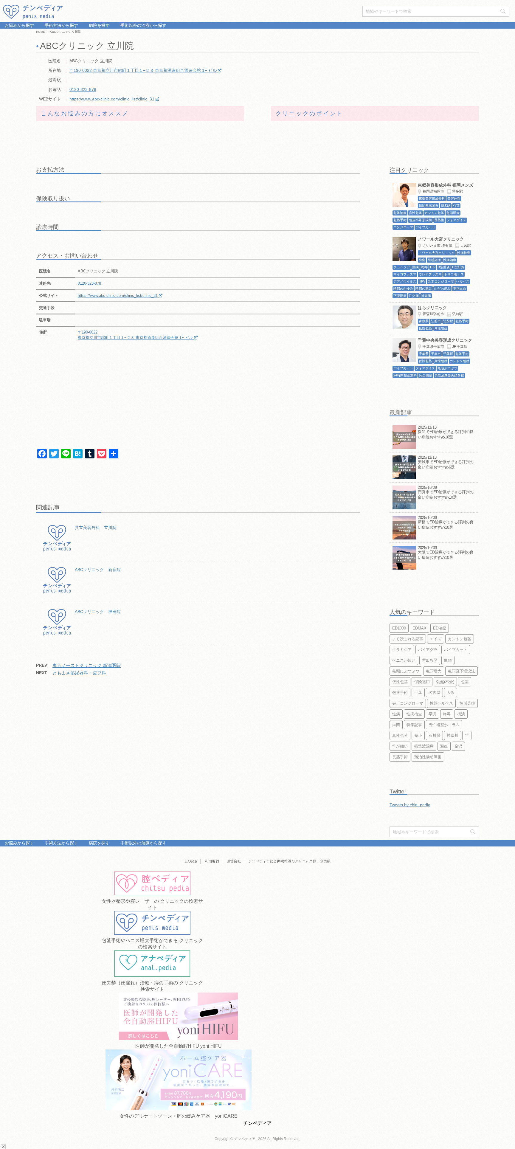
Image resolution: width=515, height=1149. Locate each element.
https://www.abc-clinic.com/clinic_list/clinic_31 (111, 99)
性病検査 (414, 714)
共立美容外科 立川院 (96, 527)
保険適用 (422, 682)
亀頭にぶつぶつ (405, 671)
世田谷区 (430, 660)
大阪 (450, 692)
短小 (418, 735)
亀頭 (448, 660)
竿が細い (400, 746)
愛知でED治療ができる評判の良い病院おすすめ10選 (446, 434)
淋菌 (396, 724)
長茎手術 (400, 757)
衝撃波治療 (424, 746)
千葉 (418, 692)
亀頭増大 (433, 671)
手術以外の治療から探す (142, 25)
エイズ (435, 639)
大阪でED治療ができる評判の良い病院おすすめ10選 (446, 555)
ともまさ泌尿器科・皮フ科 (79, 672)
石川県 (434, 735)
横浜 (461, 714)
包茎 (465, 682)
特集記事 (414, 724)
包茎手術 (400, 692)
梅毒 (447, 714)
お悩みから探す (19, 25)
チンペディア (257, 1123)
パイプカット (455, 649)
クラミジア (402, 649)
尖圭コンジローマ (407, 703)
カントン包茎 (459, 639)
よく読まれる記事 (407, 639)
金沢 (458, 746)
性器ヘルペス (441, 703)
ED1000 (399, 628)
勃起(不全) (445, 682)
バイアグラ (428, 649)
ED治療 (439, 628)
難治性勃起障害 (427, 757)
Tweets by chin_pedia (410, 804)
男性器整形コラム (444, 724)
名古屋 (434, 692)
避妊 (444, 746)
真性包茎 (400, 735)
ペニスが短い (403, 660)
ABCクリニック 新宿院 (98, 569)
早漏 (432, 714)
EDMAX (419, 628)
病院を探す (99, 25)
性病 (396, 714)
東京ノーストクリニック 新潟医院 (86, 665)
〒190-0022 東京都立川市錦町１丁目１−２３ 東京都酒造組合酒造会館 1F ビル (143, 70)
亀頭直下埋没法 (461, 671)
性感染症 (467, 703)
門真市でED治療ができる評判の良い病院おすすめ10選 (446, 495)
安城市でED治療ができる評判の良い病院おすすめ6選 (446, 464)
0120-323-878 (82, 89)
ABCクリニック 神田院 (98, 611)
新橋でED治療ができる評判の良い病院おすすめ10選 (446, 525)
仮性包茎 (400, 682)
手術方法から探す (61, 25)
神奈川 (452, 735)
